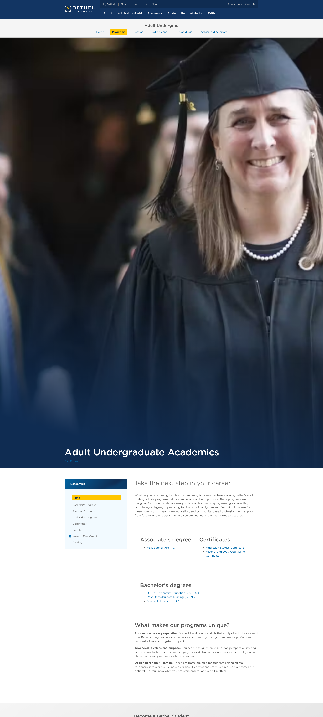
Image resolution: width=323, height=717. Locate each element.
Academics (154, 13)
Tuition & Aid (184, 32)
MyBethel (109, 4)
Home (100, 32)
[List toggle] (70, 536)
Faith (211, 13)
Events (145, 4)
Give (248, 4)
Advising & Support (214, 32)
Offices (125, 4)
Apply (231, 4)
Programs (118, 32)
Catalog (138, 32)
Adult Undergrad (72, 461)
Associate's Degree (84, 511)
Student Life (176, 13)
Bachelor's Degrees (84, 504)
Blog (154, 4)
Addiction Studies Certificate (225, 547)
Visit (240, 4)
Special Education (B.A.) (163, 601)
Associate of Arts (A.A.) (162, 547)
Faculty (77, 529)
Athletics (196, 13)
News (135, 4)
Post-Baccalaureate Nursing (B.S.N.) (171, 597)
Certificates (80, 523)
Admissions (159, 32)
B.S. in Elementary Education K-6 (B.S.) (173, 593)
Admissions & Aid (130, 13)
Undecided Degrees (85, 517)
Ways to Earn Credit (85, 536)
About (108, 13)
